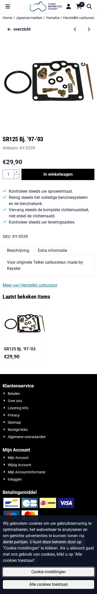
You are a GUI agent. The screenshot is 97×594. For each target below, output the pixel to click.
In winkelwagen (58, 174)
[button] (8, 6)
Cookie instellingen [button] (48, 571)
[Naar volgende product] (88, 29)
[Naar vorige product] (75, 29)
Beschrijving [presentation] (18, 250)
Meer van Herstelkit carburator (30, 285)
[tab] (18, 250)
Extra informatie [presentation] (52, 250)
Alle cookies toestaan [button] (48, 584)
